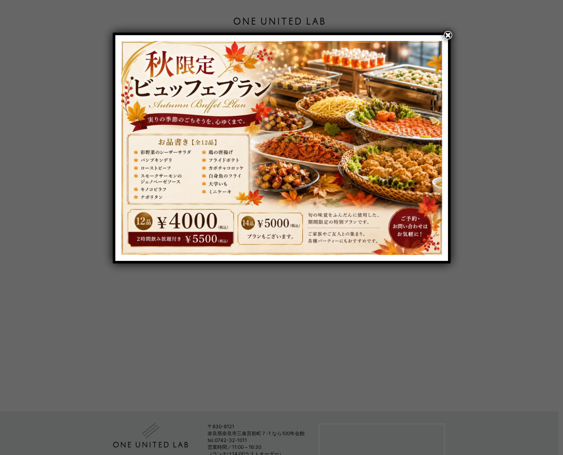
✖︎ (448, 35)
